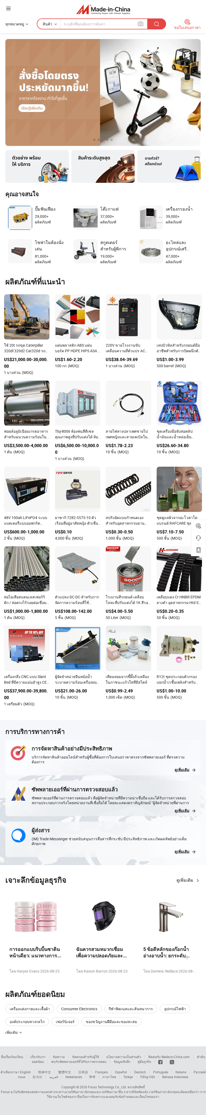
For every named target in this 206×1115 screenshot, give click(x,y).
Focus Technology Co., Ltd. (107, 1087)
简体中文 (44, 1072)
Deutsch (140, 1072)
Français (101, 1072)
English (25, 1072)
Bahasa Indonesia (175, 1077)
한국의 (37, 1077)
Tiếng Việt (147, 1077)
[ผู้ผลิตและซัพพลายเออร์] (103, 9)
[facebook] (160, 1061)
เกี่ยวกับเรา (38, 1057)
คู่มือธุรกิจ (144, 1061)
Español (121, 1072)
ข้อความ (59, 1057)
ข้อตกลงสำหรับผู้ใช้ (85, 1057)
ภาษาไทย (109, 1077)
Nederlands (73, 1077)
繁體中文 (64, 1072)
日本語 (83, 1072)
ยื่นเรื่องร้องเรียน (12, 1057)
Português (160, 1072)
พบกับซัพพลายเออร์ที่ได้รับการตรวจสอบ (78, 1061)
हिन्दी (92, 1077)
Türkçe (128, 1077)
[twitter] (172, 1061)
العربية (53, 1077)
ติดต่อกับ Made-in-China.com (169, 1057)
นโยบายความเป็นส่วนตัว (123, 1057)
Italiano (180, 1072)
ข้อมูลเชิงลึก (122, 1061)
